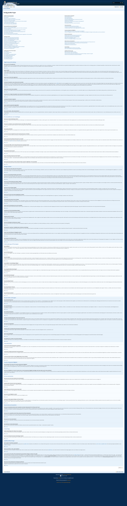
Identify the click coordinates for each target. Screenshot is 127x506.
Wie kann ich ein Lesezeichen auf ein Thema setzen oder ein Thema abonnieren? (76, 42)
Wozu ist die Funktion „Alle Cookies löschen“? (10, 23)
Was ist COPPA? (6, 17)
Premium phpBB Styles (67, 474)
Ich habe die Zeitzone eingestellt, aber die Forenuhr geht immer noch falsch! (14, 29)
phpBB (59, 478)
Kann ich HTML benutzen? (8, 52)
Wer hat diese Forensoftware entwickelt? (70, 51)
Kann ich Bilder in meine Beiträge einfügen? (10, 54)
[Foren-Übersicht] (11, 3)
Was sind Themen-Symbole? (8, 58)
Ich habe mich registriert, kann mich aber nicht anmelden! (12, 19)
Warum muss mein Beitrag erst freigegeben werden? (11, 47)
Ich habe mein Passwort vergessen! (9, 22)
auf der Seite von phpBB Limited (101, 443)
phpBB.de (19, 140)
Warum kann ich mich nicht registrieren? (9, 18)
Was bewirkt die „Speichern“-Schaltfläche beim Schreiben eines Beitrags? (14, 46)
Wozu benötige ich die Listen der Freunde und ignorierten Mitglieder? (74, 31)
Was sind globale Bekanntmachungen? (9, 55)
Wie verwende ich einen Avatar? (8, 32)
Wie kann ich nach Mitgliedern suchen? (70, 37)
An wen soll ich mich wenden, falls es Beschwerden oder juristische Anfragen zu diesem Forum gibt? (79, 53)
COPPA (57, 83)
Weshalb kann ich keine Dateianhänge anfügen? (11, 43)
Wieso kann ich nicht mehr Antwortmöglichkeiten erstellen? (12, 41)
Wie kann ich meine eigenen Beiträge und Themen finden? (73, 38)
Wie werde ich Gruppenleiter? (69, 20)
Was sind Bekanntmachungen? (8, 56)
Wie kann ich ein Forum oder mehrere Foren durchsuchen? (73, 35)
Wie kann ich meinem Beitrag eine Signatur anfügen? (11, 39)
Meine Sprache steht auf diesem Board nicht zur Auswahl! (12, 30)
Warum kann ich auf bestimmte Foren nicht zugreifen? (11, 42)
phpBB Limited (11, 140)
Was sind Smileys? (6, 53)
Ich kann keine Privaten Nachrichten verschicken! (72, 26)
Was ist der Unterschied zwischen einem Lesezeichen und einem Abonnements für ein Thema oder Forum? (80, 41)
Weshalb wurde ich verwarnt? (8, 44)
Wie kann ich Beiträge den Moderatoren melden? (11, 45)
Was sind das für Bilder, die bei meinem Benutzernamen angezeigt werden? (14, 31)
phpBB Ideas (50, 449)
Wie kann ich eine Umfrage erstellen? (9, 40)
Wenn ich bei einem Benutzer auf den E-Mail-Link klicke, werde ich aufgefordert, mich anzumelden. (18, 34)
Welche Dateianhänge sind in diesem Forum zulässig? (72, 47)
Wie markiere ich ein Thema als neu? (9, 48)
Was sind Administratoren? (68, 16)
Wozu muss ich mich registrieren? (9, 16)
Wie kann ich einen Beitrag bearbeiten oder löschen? (11, 38)
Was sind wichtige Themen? (8, 57)
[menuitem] (10, 7)
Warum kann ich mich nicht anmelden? (9, 20)
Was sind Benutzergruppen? (69, 18)
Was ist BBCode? (6, 51)
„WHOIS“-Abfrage (77, 454)
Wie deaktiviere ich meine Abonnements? (70, 44)
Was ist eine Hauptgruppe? (68, 22)
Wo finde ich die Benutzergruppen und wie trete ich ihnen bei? (73, 19)
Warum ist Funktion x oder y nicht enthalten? (71, 52)
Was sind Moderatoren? (68, 17)
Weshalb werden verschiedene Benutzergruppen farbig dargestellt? (74, 21)
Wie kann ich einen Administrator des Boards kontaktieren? (73, 54)
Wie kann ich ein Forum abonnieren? (70, 43)
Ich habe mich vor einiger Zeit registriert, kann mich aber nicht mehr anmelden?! (15, 21)
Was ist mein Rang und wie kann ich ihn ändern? (11, 33)
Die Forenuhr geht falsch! (7, 28)
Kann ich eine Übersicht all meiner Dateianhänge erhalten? (73, 48)
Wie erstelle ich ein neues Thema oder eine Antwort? (11, 37)
